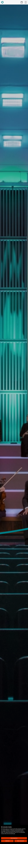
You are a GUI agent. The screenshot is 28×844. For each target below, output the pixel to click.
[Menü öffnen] (26, 2)
